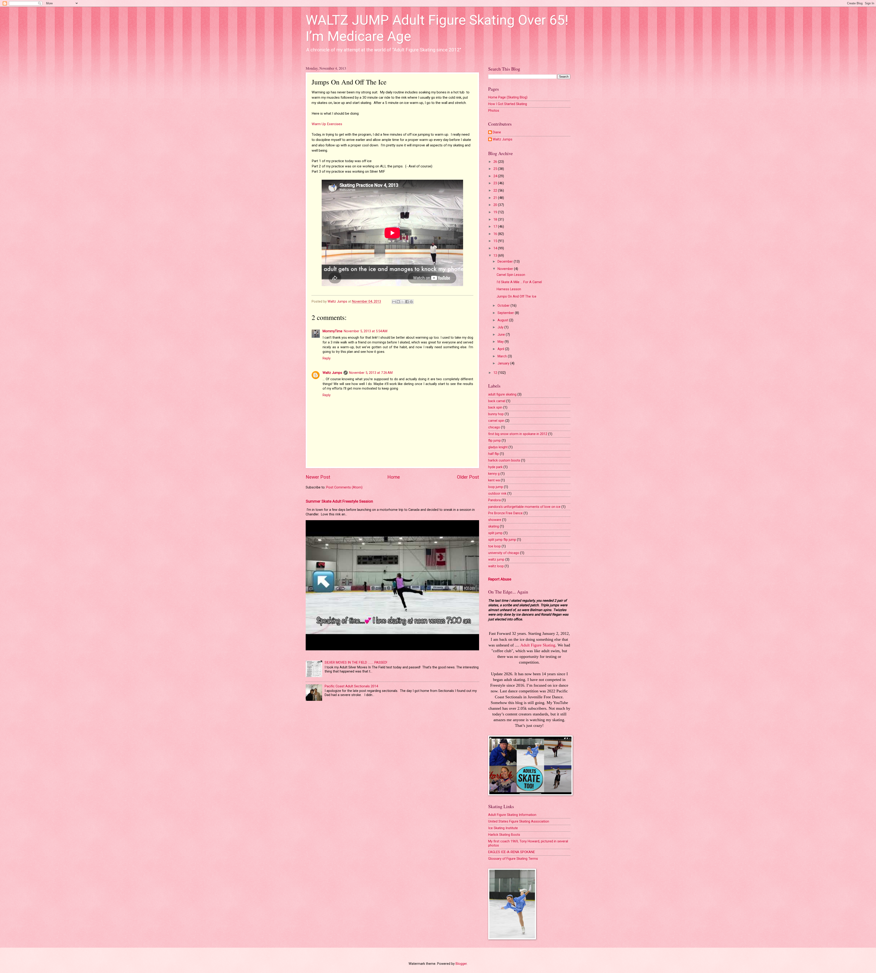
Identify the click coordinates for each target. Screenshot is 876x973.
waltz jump (496, 559)
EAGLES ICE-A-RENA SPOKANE (511, 852)
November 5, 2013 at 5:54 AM (365, 331)
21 (495, 198)
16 (495, 234)
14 (495, 248)
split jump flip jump (502, 540)
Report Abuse (499, 579)
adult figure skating (502, 394)
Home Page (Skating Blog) (507, 97)
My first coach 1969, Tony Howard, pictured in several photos (528, 843)
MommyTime (332, 331)
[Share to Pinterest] (411, 301)
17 (495, 226)
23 (495, 183)
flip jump (494, 440)
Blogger (461, 964)
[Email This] (394, 301)
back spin (495, 407)
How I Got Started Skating (507, 104)
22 (495, 190)
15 (495, 241)
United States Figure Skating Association (518, 821)
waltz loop (496, 566)
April (501, 349)
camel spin (496, 421)
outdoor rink (497, 493)
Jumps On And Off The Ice (516, 296)
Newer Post (318, 477)
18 (495, 219)
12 (495, 373)
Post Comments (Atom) (344, 487)
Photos (493, 110)
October (504, 305)
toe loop (494, 546)
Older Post (468, 477)
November (506, 269)
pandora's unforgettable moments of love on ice (524, 507)
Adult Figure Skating (537, 645)
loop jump (495, 487)
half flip (493, 454)
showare (494, 520)
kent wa (494, 480)
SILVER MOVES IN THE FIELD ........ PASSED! (356, 662)
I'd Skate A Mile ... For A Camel (519, 282)
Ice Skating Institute (503, 828)
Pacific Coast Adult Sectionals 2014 (351, 686)
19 (495, 212)
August (503, 320)
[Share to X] (402, 301)
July (501, 327)
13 (495, 255)
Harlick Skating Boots (504, 835)
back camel (496, 401)
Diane (497, 132)
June (502, 334)
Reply (327, 358)
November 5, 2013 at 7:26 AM (371, 373)
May (501, 342)
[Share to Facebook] (407, 301)
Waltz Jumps (332, 373)
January (504, 363)
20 (495, 205)
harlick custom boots (504, 460)
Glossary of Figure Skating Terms (513, 859)
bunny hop (496, 414)
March (503, 356)
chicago (494, 427)
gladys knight (498, 447)
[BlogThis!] (398, 301)
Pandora (494, 500)
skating (493, 526)
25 (495, 169)
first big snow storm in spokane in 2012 (517, 434)
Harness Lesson (509, 289)
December (506, 261)
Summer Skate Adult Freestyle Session (339, 501)
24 (495, 176)
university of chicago (503, 553)
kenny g (494, 474)
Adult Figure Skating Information (512, 815)
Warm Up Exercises (327, 124)
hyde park (495, 467)
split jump (495, 533)
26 (495, 162)
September (506, 313)
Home (393, 477)
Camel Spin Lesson (511, 275)
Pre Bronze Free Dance (505, 513)
